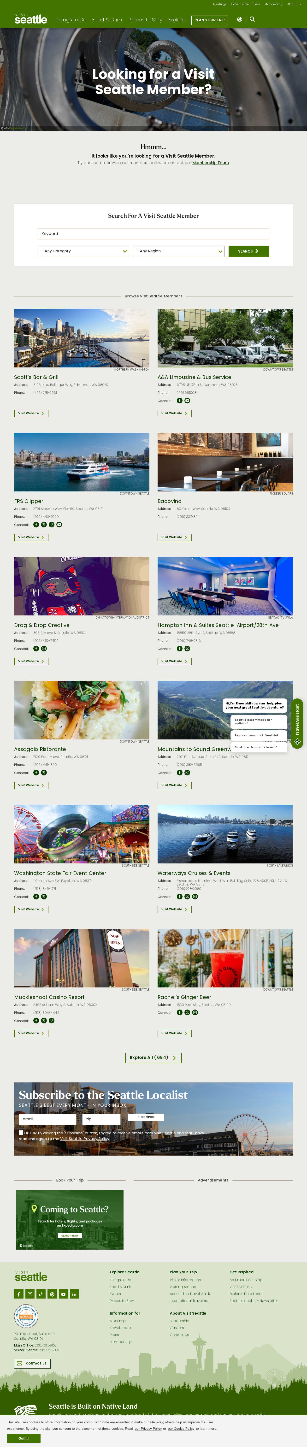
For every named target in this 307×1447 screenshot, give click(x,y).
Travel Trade (239, 4)
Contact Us (36, 1363)
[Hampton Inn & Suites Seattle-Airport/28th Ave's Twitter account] (187, 649)
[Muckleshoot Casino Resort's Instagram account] (51, 1021)
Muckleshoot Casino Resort (49, 997)
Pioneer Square (281, 493)
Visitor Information (185, 1280)
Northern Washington (131, 369)
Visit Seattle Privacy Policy (84, 1139)
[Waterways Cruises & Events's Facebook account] (180, 897)
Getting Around (183, 1287)
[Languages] (240, 20)
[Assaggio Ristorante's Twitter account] (44, 773)
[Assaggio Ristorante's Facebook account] (36, 773)
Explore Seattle (124, 1272)
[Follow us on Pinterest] (52, 1293)
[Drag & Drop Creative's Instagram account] (44, 649)
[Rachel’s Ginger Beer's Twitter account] (187, 1013)
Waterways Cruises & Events (194, 873)
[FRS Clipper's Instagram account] (51, 525)
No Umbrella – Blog (246, 1280)
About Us (294, 4)
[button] (249, 251)
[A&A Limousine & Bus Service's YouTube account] (187, 401)
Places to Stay (145, 20)
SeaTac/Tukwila (280, 617)
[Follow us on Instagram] (30, 1293)
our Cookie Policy (181, 1428)
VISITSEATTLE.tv (241, 1287)
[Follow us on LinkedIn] (74, 1293)
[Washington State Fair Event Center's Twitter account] (44, 897)
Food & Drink (107, 20)
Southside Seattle (135, 865)
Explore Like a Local (246, 1294)
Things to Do (71, 20)
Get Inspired (242, 1272)
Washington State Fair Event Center (60, 873)
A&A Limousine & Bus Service (194, 377)
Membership (274, 4)
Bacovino (170, 501)
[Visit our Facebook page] (18, 1293)
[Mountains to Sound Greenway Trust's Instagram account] (187, 773)
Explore (176, 20)
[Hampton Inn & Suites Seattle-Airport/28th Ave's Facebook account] (180, 649)
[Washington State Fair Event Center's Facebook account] (36, 897)
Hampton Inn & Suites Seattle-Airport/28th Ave (218, 625)
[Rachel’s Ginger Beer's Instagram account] (195, 1013)
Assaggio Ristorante (40, 749)
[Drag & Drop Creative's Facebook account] (36, 649)
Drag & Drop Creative (42, 625)
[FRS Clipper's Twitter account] (44, 525)
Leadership (179, 1321)
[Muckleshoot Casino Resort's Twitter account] (44, 1021)
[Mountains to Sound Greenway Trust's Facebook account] (180, 773)
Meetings (220, 4)
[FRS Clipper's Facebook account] (36, 525)
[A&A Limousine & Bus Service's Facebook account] (180, 401)
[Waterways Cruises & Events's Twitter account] (187, 897)
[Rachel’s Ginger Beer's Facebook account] (180, 1013)
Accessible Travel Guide (190, 1294)
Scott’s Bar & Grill (36, 377)
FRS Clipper (28, 501)
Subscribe (146, 1117)
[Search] (252, 20)
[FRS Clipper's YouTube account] (59, 525)
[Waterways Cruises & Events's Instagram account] (195, 897)
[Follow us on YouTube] (63, 1293)
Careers (177, 1328)
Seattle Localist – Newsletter (254, 1301)
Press (256, 4)
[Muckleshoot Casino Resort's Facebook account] (36, 1021)
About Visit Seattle (188, 1314)
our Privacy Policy (148, 1428)
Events (115, 1294)
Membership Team (210, 163)
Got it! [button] (23, 1438)
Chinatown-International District (122, 617)
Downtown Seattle (278, 369)
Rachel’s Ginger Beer (184, 997)
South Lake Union (280, 865)
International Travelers (189, 1301)
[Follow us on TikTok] (41, 1293)
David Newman (19, 128)
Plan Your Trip (210, 20)
